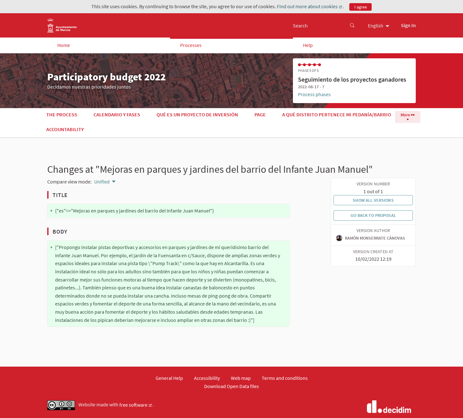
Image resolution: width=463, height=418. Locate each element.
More (406, 115)
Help (308, 45)
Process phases (314, 94)
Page (260, 114)
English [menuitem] (375, 25)
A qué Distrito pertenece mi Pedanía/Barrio (336, 114)
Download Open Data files (231, 386)
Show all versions (373, 200)
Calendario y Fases (117, 114)
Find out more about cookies (310, 6)
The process (61, 114)
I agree (360, 7)
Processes (191, 45)
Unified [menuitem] (102, 181)
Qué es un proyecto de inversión (197, 114)
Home (63, 45)
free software (135, 405)
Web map (241, 378)
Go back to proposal (373, 215)
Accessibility (207, 378)
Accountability (65, 129)
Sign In (408, 25)
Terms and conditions (285, 378)
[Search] (352, 25)
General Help (169, 378)
